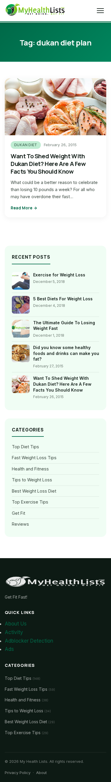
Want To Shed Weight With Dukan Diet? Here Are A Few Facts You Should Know (48, 163)
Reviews (20, 524)
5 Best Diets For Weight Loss (63, 298)
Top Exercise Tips (30, 501)
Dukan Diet (25, 144)
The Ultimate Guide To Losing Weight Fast (64, 325)
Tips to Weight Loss (32, 479)
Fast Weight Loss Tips (34, 457)
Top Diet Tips (25, 446)
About (41, 772)
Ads (9, 649)
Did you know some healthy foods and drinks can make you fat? (66, 353)
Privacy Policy (17, 772)
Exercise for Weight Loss (59, 274)
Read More (21, 208)
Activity (14, 632)
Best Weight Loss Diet (34, 490)
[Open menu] (100, 10)
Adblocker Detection (29, 641)
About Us (16, 624)
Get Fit (18, 513)
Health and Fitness (30, 468)
